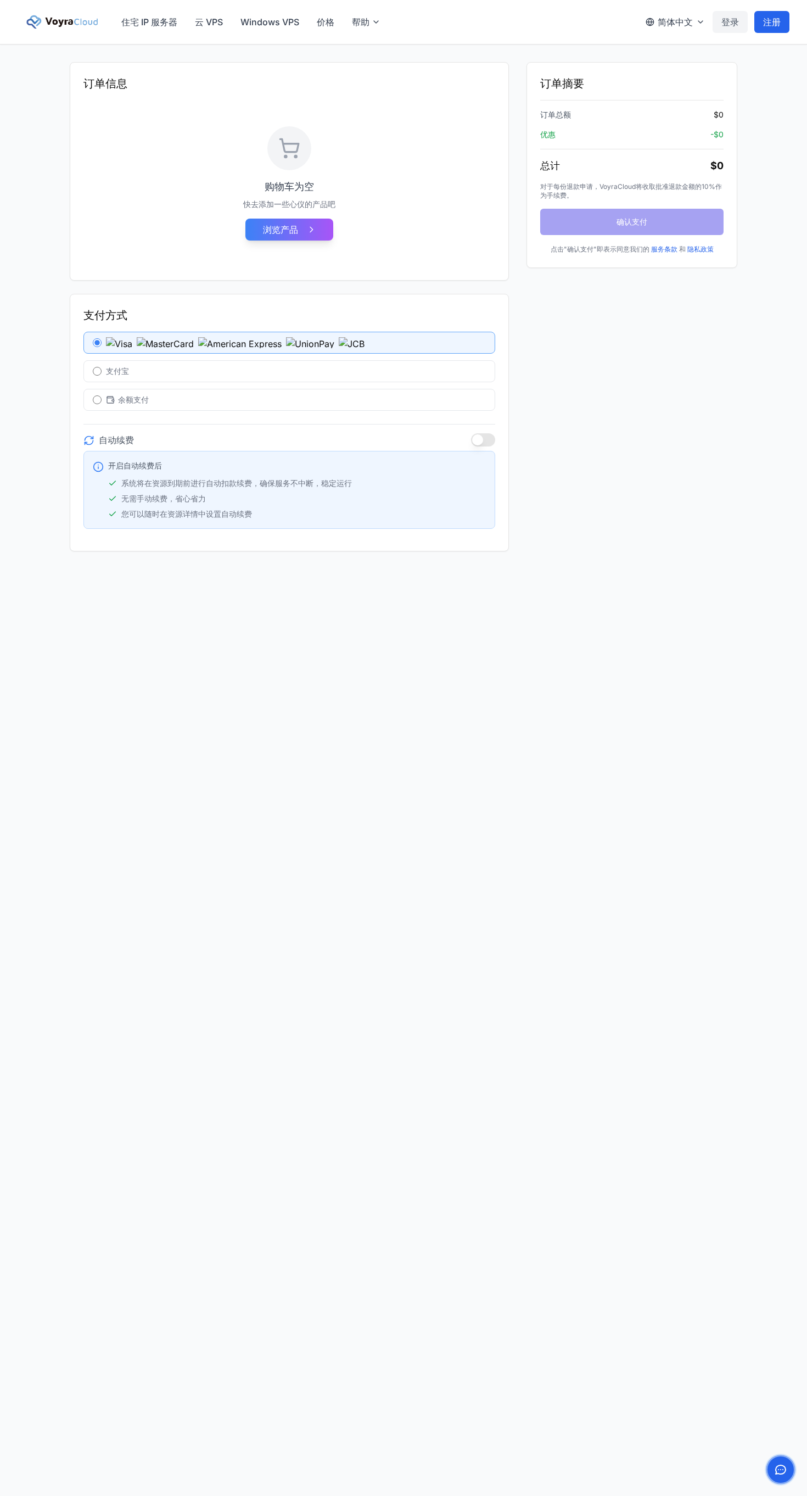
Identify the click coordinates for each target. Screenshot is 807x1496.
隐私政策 (700, 249)
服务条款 (664, 249)
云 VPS (209, 21)
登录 (730, 21)
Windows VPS (269, 21)
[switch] (483, 439)
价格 (325, 21)
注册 (772, 21)
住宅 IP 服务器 (149, 21)
